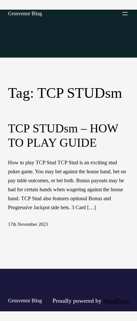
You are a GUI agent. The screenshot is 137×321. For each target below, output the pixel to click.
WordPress (116, 300)
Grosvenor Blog (25, 13)
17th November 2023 (28, 224)
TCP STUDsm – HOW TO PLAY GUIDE (63, 135)
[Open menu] (125, 14)
